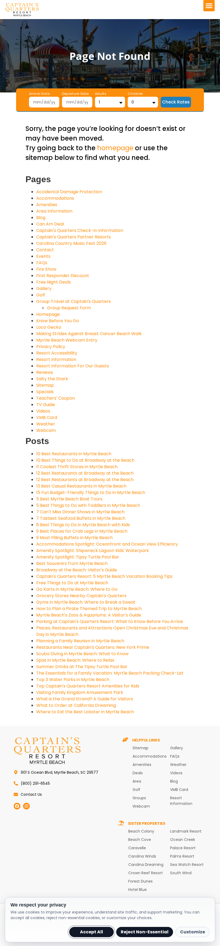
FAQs (41, 263)
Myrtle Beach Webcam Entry (66, 340)
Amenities (46, 205)
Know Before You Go (57, 321)
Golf (40, 295)
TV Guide (45, 405)
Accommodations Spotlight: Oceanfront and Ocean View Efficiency (107, 544)
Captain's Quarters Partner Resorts (73, 237)
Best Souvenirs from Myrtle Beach (72, 563)
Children (135, 94)
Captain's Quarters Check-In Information (79, 230)
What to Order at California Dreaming (76, 705)
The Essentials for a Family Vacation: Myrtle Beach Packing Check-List (110, 673)
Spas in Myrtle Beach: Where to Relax (75, 660)
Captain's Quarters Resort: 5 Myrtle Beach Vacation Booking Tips (104, 576)
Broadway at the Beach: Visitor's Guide (76, 570)
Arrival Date (39, 94)
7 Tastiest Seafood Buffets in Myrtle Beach (80, 518)
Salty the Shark (52, 379)
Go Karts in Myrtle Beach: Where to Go (77, 589)
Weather (45, 424)
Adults (101, 94)
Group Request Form (69, 308)
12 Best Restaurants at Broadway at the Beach (85, 473)
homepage (115, 148)
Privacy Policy (50, 346)
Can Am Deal (50, 224)
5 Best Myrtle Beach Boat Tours (69, 499)
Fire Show (46, 269)
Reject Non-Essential (144, 932)
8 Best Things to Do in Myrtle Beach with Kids (83, 525)
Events (43, 256)
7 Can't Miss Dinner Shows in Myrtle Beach (80, 512)
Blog (40, 217)
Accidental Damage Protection (69, 192)
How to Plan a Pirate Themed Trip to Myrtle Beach (89, 608)
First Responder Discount (62, 276)
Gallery (44, 288)
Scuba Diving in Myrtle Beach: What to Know (82, 654)
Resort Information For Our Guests (72, 366)
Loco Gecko (48, 327)
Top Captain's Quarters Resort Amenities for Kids (87, 686)
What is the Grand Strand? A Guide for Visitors (84, 699)
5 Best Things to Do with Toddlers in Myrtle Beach (88, 505)
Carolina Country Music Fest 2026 (71, 243)
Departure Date (75, 94)
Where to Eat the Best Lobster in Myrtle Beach (85, 712)
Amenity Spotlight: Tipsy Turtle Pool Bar (77, 557)
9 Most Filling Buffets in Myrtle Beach (74, 538)
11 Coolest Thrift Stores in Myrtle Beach (77, 467)
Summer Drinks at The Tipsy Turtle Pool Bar (81, 667)
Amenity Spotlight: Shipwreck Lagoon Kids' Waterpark (92, 550)
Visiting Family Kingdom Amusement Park (79, 692)
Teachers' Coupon (55, 398)
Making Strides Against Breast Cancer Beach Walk (89, 334)
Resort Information (56, 359)
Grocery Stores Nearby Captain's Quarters (81, 596)
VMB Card (46, 417)
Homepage (48, 314)
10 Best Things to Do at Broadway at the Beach (85, 460)
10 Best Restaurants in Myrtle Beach (73, 454)
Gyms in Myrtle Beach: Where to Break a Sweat (85, 602)
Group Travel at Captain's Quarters (73, 301)
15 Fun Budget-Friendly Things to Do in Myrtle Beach (90, 492)
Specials (45, 392)
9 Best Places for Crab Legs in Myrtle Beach (81, 531)
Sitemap (45, 385)
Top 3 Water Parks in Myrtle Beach (72, 679)
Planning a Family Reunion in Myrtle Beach (80, 641)
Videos (43, 411)
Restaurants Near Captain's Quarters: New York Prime (92, 647)
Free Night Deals (53, 282)
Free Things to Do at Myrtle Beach (72, 583)
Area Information (54, 211)
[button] (209, 5)
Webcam (46, 430)
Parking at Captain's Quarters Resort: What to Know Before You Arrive (109, 621)
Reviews (44, 372)
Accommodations (55, 198)
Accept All (91, 932)
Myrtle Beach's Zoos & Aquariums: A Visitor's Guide (88, 615)
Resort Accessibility (56, 353)
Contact (45, 250)
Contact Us (31, 794)
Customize (192, 932)
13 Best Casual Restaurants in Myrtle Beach (81, 486)
